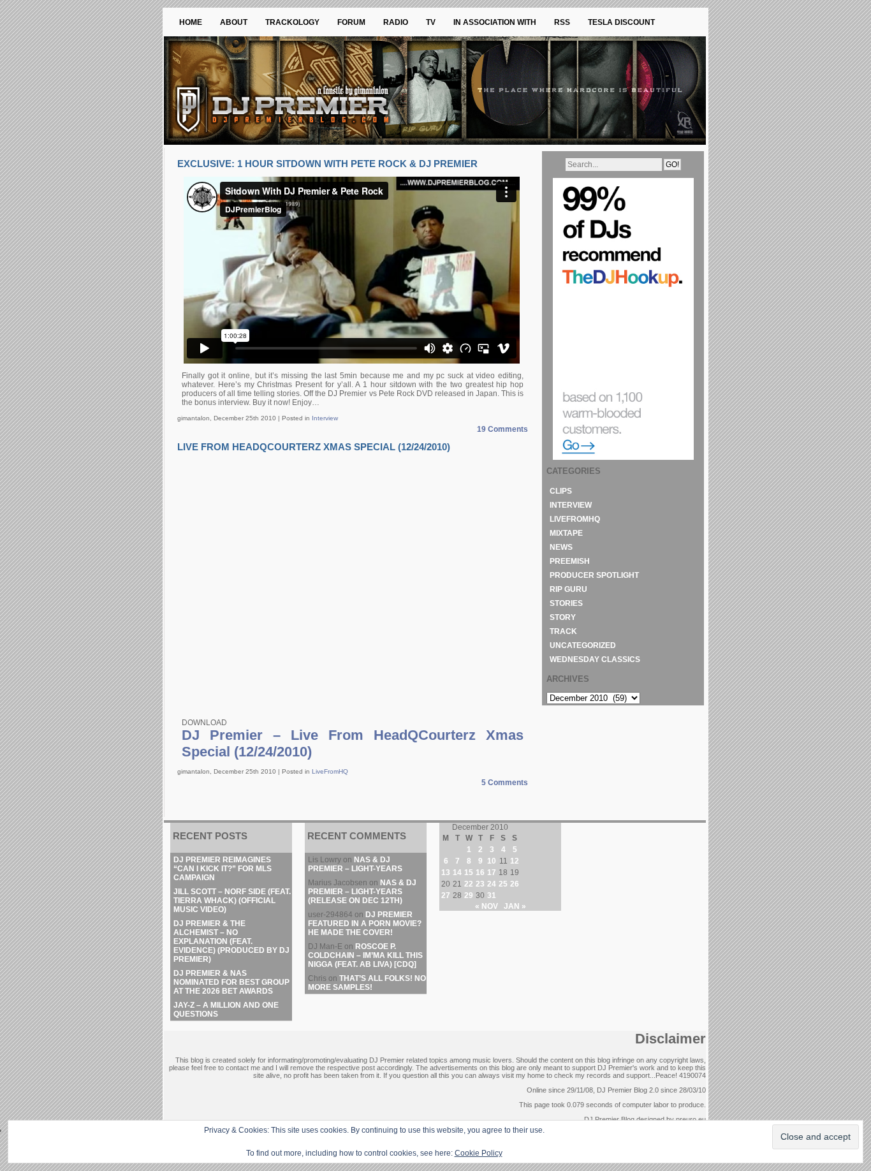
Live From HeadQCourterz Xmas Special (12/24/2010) (313, 446)
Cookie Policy (478, 1153)
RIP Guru (568, 589)
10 (491, 861)
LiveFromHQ (330, 771)
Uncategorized (583, 645)
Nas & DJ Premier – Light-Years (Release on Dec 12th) (362, 891)
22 (468, 884)
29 (468, 895)
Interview (325, 418)
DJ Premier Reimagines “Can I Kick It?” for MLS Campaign (222, 868)
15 (468, 872)
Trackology (292, 22)
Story (563, 617)
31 (491, 895)
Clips (561, 491)
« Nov (486, 906)
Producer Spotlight (594, 575)
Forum (351, 22)
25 (503, 884)
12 (514, 861)
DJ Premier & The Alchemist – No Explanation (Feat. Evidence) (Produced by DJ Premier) (231, 941)
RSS (562, 22)
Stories (566, 603)
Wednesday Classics (595, 659)
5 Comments (504, 782)
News (561, 547)
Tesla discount (621, 22)
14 (457, 872)
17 (491, 872)
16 (480, 872)
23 (480, 884)
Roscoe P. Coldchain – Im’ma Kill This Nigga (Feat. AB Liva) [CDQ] (365, 955)
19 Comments (502, 429)
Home (190, 22)
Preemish (570, 561)
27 (445, 895)
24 (491, 884)
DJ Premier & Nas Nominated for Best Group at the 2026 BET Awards (231, 982)
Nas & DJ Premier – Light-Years (355, 864)
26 (514, 884)
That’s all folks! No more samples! (367, 983)
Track (563, 631)
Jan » (515, 906)
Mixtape (566, 533)
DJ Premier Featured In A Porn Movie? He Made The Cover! (364, 923)
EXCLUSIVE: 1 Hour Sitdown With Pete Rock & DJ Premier (327, 163)
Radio (395, 22)
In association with (494, 22)
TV (430, 22)
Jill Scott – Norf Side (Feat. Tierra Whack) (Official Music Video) (232, 900)
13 (445, 872)
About (233, 22)
